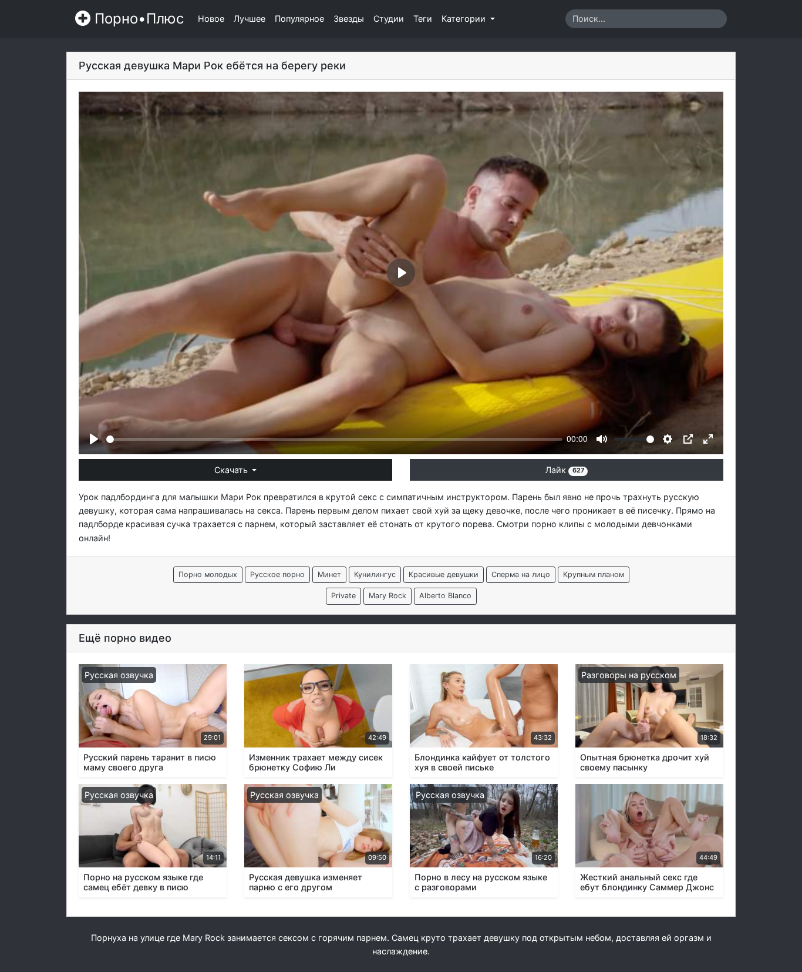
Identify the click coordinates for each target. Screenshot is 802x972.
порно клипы (558, 524)
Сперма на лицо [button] (520, 574)
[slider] (334, 439)
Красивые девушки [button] (443, 574)
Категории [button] (465, 19)
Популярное (299, 19)
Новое (211, 19)
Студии (388, 19)
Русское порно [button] (277, 574)
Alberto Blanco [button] (445, 595)
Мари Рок (241, 497)
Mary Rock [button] (387, 595)
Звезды (348, 19)
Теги (422, 19)
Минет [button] (329, 574)
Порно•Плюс (137, 18)
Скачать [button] (232, 470)
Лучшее (249, 19)
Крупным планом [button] (593, 574)
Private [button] (343, 595)
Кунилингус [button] (375, 574)
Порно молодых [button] (207, 574)
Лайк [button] (564, 470)
